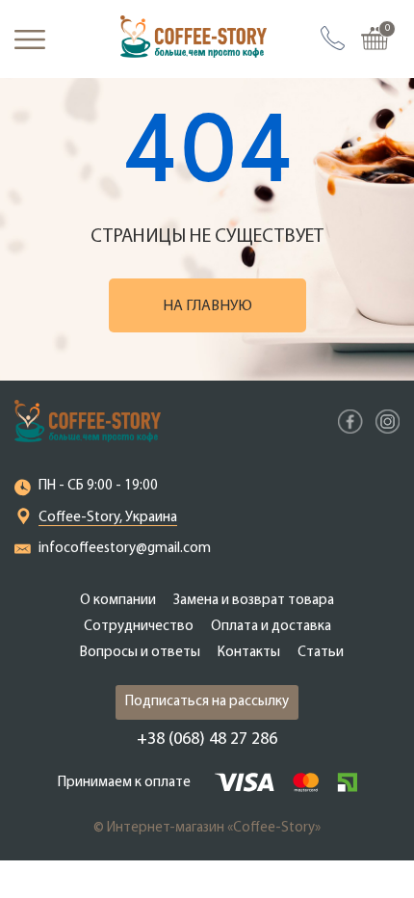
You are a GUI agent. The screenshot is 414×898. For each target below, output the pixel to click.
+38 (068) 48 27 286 (207, 740)
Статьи (321, 653)
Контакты (249, 653)
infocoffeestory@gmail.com (125, 548)
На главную (207, 306)
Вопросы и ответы (140, 653)
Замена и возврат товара (253, 601)
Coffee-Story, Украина (108, 518)
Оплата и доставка (271, 627)
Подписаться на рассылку (207, 702)
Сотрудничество (139, 627)
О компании (118, 601)
